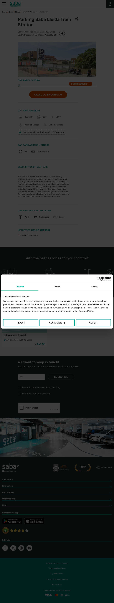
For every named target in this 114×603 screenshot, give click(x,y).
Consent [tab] (20, 286)
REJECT (21, 323)
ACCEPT (93, 323)
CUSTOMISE (55, 323)
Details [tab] (57, 286)
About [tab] (94, 286)
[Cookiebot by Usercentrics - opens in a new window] (98, 279)
